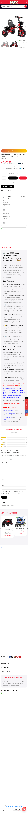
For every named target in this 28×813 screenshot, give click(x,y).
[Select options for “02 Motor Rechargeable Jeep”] (3, 525)
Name (3, 479)
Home (2, 11)
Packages (21, 529)
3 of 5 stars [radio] (11, 459)
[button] (2, 26)
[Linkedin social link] (11, 190)
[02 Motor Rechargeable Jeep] (7, 521)
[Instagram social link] (15, 657)
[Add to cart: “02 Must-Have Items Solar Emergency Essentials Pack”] (16, 525)
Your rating (4, 459)
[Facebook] (26, 411)
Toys (13, 11)
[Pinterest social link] (9, 190)
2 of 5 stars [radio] (10, 459)
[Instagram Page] (26, 414)
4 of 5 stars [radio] (12, 459)
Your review (4, 462)
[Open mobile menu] (1, 2)
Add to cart (13, 178)
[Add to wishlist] (11, 518)
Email (2, 485)
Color (2, 173)
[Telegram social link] (12, 190)
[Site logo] (14, 2)
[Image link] (6, 600)
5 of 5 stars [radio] (13, 459)
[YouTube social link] (17, 657)
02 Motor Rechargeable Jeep (7, 532)
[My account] (26, 2)
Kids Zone (7, 11)
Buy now (22, 178)
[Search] (25, 6)
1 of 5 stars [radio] (9, 459)
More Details (21, 223)
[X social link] (7, 190)
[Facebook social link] (5, 190)
